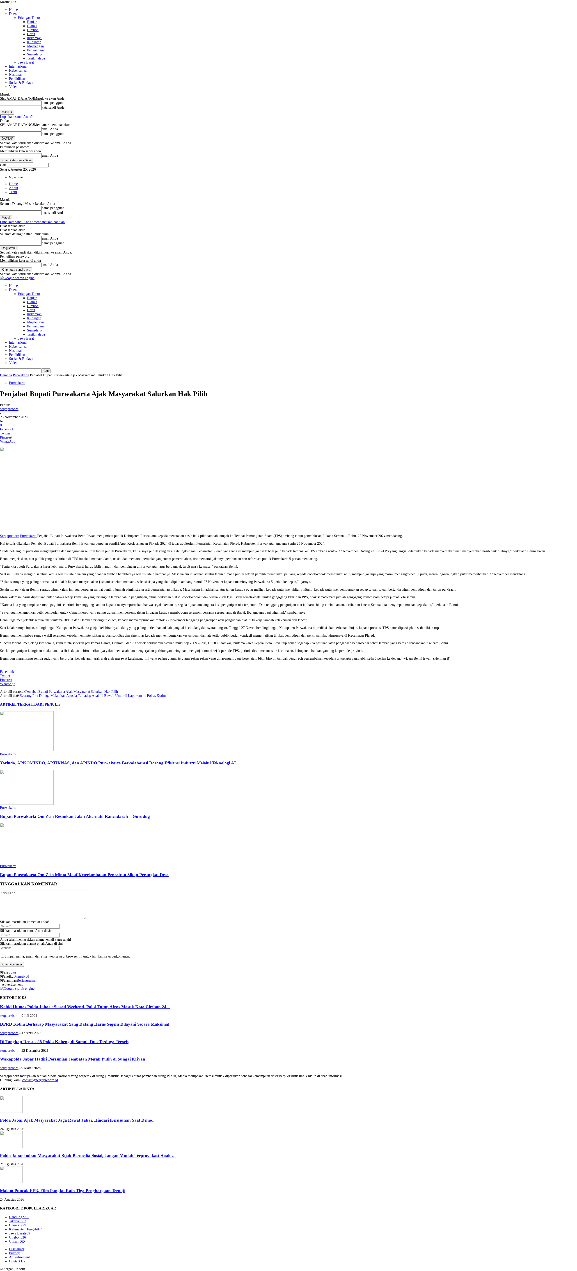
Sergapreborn (9, 536)
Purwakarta (21, 375)
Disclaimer (16, 1249)
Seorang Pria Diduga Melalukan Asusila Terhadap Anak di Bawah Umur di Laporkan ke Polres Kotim (93, 695)
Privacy (14, 1253)
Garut (31, 34)
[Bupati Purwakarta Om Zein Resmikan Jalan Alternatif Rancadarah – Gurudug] (27, 803)
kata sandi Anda (53, 107)
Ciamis (32, 26)
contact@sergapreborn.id (40, 1080)
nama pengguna (53, 103)
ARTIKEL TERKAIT (17, 704)
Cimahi (17, 1241)
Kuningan (34, 42)
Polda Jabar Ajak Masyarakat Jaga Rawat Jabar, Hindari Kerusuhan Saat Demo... (78, 1120)
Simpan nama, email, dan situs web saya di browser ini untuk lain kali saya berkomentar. (67, 956)
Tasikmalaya (36, 58)
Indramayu (34, 38)
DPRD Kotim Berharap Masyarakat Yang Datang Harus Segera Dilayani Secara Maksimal (84, 1024)
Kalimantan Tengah (25, 1229)
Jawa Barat (26, 62)
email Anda (50, 129)
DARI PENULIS (47, 704)
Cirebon (33, 30)
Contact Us (17, 1261)
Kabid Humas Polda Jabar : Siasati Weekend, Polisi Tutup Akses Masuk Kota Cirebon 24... (85, 1006)
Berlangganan (27, 980)
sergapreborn (9, 409)
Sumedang (34, 54)
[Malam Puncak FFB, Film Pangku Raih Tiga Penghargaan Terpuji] (11, 1182)
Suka (12, 972)
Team (13, 192)
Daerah (14, 14)
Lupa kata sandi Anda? (16, 117)
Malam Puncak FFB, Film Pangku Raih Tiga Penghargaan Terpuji (62, 1190)
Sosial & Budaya (21, 83)
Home (13, 9)
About (13, 188)
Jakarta (17, 1221)
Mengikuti (21, 976)
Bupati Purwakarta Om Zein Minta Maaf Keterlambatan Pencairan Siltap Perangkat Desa (84, 874)
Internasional (18, 66)
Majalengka (35, 46)
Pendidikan (17, 78)
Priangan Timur (29, 18)
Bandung (19, 1217)
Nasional (15, 74)
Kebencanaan (18, 70)
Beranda (6, 375)
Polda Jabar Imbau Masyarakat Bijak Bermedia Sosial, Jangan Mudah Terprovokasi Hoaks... (88, 1155)
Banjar (32, 22)
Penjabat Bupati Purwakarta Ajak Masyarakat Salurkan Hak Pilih (71, 691)
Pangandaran (36, 50)
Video (13, 87)
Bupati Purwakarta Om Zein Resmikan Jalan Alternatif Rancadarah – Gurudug (75, 816)
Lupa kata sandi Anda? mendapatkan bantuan (32, 222)
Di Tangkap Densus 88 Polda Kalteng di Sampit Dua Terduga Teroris (64, 1041)
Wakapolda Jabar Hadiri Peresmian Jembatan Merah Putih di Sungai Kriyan (72, 1059)
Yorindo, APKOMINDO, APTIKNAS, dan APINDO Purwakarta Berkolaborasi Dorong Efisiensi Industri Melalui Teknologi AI (118, 763)
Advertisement (19, 1257)
